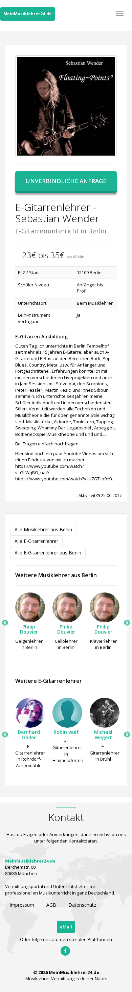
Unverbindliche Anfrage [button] (66, 181)
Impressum (21, 905)
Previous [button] (5, 623)
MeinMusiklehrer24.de (27, 14)
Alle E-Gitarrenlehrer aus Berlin (48, 552)
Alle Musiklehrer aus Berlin (43, 529)
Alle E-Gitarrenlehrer (36, 541)
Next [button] (127, 623)
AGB (51, 905)
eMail (66, 927)
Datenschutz (82, 905)
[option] (28, 623)
